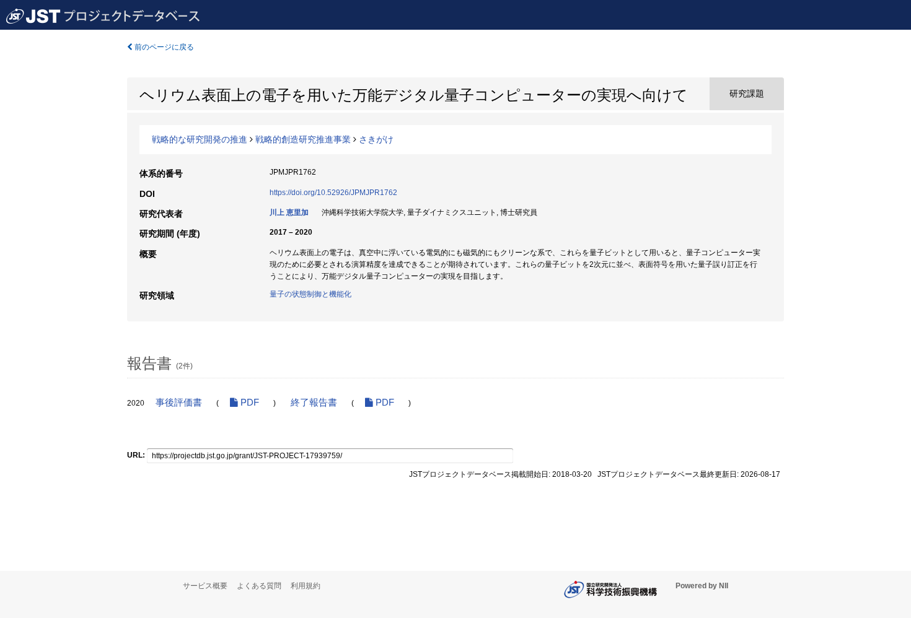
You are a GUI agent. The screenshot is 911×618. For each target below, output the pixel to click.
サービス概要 (205, 585)
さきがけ (376, 139)
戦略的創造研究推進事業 (303, 139)
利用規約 (305, 585)
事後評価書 (179, 402)
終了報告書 (314, 402)
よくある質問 (259, 585)
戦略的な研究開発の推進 (199, 139)
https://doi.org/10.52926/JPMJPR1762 (333, 192)
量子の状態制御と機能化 (310, 294)
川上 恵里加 (289, 212)
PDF (248, 402)
